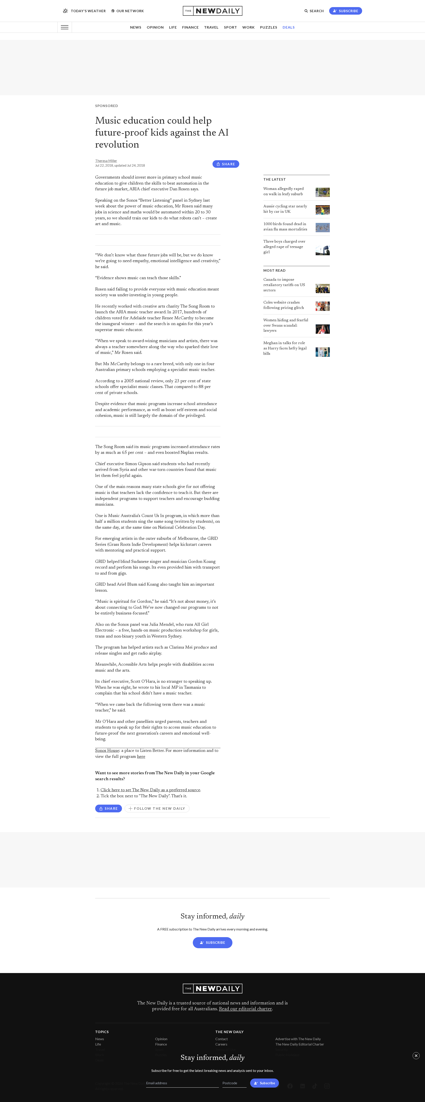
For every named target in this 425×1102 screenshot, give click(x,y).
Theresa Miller (106, 161)
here (141, 757)
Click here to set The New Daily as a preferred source (150, 790)
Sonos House (107, 751)
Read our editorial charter (245, 1009)
